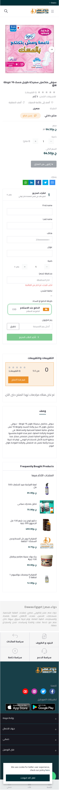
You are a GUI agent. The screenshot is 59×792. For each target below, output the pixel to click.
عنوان (49, 247)
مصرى (36, 108)
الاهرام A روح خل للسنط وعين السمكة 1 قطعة (23, 540)
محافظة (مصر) (45, 273)
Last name (47, 219)
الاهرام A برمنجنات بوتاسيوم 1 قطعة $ (23, 576)
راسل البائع (28, 116)
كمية (50, 261)
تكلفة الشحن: (46, 291)
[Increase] (24, 266)
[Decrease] (47, 266)
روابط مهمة (8, 718)
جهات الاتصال (9, 728)
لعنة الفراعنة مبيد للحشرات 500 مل (22, 486)
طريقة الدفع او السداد (42, 301)
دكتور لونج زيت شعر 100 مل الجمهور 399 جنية (23, 522)
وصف (42, 411)
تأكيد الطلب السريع (27, 337)
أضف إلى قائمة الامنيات (39, 102)
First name (47, 205)
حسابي (6, 739)
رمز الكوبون (47, 320)
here (47, 770)
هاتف (49, 233)
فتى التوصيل (8, 750)
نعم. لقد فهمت (27, 778)
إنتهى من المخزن (42, 164)
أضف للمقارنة (15, 102)
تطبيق (13, 326)
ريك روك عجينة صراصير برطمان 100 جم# (23, 558)
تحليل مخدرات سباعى (27, 504)
